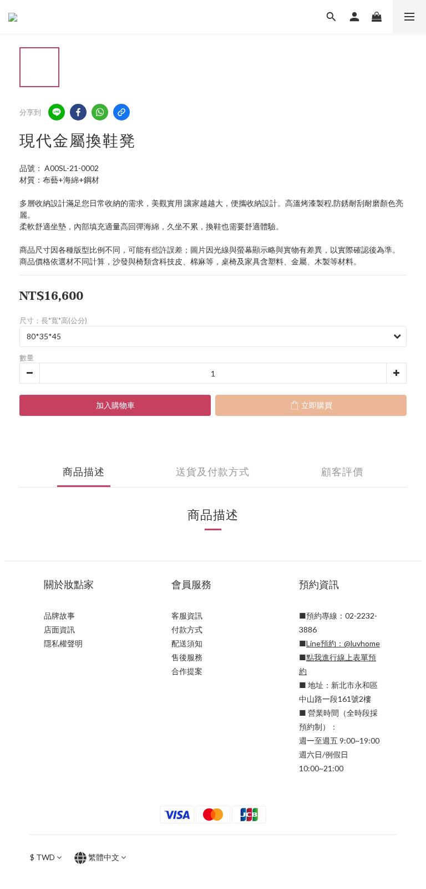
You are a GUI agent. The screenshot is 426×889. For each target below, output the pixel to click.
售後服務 (186, 657)
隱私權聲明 (63, 643)
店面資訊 (59, 629)
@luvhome (362, 643)
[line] (56, 112)
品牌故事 (59, 615)
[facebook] (78, 112)
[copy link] (121, 112)
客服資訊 (186, 615)
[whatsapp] (100, 112)
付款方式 (186, 629)
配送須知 (186, 643)
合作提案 (186, 671)
